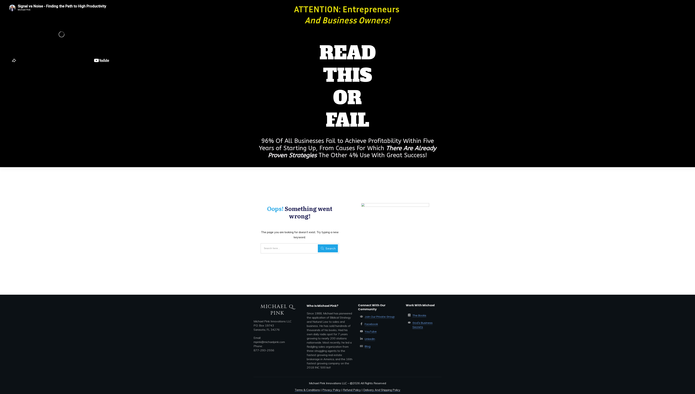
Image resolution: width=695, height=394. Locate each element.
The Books (419, 315)
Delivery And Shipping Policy (381, 390)
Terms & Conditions (307, 390)
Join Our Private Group (380, 317)
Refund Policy (352, 390)
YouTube (371, 331)
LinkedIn (370, 339)
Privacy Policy (331, 390)
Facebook (371, 324)
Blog (367, 346)
